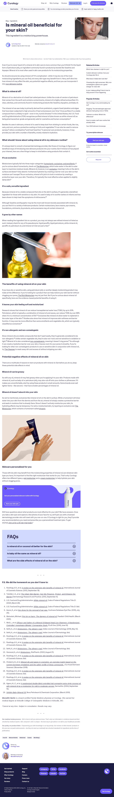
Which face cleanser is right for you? (97, 69)
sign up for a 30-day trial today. (21, 523)
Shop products (9, 772)
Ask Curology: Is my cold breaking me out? (98, 104)
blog (7, 21)
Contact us (25, 781)
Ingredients (13, 21)
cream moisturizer (48, 478)
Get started (8, 769)
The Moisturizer (42, 166)
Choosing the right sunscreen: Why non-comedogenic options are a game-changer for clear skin (99, 84)
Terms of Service (8, 790)
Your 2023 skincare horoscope (96, 126)
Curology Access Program (33, 790)
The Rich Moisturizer (26, 295)
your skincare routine (14, 84)
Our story (7, 778)
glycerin (42, 408)
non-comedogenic (37, 341)
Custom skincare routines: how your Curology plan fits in (97, 74)
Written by (13, 744)
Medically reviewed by (17, 754)
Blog (23, 772)
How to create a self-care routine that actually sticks (98, 121)
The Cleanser (10, 349)
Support (24, 769)
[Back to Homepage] (11, 3)
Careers (24, 775)
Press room (25, 778)
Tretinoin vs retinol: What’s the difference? (96, 116)
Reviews (7, 781)
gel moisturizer (30, 478)
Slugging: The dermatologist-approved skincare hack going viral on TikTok (98, 110)
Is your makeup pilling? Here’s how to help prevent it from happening (98, 91)
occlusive (53, 169)
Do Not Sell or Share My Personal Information (37, 788)
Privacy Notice (7, 791)
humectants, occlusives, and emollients (59, 164)
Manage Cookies (31, 791)
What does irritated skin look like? (96, 79)
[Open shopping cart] (112, 3)
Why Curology (8, 775)
